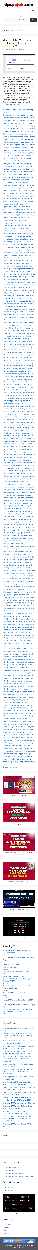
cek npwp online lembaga (16, 430)
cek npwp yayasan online (26, 530)
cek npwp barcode (17, 298)
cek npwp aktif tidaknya (26, 274)
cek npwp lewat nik (26, 382)
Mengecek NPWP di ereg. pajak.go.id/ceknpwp (17, 43)
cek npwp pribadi (13, 473)
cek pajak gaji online (21, 533)
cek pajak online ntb (25, 659)
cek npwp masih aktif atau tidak (14, 390)
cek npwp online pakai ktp (24, 436)
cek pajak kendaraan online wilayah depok (18, 560)
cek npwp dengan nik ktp (14, 325)
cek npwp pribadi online (19, 481)
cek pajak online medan (18, 654)
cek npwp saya (12, 492)
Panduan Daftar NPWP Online (15, 110)
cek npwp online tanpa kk (24, 444)
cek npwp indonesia (10, 360)
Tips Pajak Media (9, 1190)
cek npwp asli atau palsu (20, 279)
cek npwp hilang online (11, 357)
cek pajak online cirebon (21, 589)
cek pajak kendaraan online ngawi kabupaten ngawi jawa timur (17, 551)
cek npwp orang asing (26, 446)
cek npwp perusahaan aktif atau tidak (20, 457)
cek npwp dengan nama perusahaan (16, 320)
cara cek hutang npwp (10, 123)
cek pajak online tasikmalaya (18, 708)
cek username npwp (15, 748)
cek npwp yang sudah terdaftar (23, 527)
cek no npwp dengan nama (17, 244)
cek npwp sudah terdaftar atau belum (16, 503)
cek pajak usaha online (21, 732)
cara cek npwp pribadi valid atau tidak (16, 190)
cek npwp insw (27, 363)
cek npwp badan (25, 282)
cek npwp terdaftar (21, 508)
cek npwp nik (12, 406)
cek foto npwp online (10, 234)
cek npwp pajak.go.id (25, 449)
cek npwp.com (8, 533)
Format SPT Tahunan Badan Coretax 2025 (18, 1000)
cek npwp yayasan (9, 530)
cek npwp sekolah (25, 492)
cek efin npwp (12, 231)
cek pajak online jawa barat (21, 619)
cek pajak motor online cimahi (20, 568)
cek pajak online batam (21, 581)
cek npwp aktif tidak (10, 274)
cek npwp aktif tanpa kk (24, 271)
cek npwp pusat (22, 489)
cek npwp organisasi (10, 449)
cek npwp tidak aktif (22, 514)
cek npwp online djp (14, 428)
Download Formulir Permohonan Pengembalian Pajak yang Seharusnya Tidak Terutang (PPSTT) (18, 979)
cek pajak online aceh (15, 576)
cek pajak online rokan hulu (23, 678)
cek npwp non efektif (17, 409)
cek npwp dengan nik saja (17, 331)
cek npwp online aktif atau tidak (19, 411)
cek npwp (12, 258)
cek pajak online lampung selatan (14, 638)
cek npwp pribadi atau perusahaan (19, 476)
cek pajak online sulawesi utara (22, 686)
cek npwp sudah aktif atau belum (22, 500)
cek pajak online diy (15, 597)
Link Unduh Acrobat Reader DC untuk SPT (18, 972)
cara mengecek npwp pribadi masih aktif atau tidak (17, 225)
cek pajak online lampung (24, 635)
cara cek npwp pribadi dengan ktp (20, 188)
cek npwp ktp (25, 374)
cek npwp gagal (23, 349)
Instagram (6, 1224)
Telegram (6, 1233)
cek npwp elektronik (26, 344)
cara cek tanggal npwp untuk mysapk (21, 215)
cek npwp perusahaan (10, 455)
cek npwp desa (16, 339)
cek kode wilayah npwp (24, 239)
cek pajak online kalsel (24, 621)
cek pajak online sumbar (23, 692)
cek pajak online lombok (21, 643)
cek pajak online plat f (24, 673)
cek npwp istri (7, 366)
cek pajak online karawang (12, 627)
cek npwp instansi (24, 360)
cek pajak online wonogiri (25, 710)
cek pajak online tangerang (19, 697)
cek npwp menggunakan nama (18, 398)
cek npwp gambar (16, 352)
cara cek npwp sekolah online (19, 196)
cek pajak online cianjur (18, 587)
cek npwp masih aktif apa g (24, 387)
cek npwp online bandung (17, 417)
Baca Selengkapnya (13, 104)
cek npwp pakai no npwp (26, 452)
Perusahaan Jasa (9, 1170)
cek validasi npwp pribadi (25, 751)
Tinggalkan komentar (12, 767)
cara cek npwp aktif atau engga (18, 142)
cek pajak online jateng (15, 616)
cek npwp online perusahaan (13, 438)
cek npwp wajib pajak (20, 522)
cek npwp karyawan (19, 368)
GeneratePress (19, 1247)
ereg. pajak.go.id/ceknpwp (17, 756)
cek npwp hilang (29, 355)
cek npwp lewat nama (10, 382)
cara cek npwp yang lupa (11, 204)
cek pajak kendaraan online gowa (18, 541)
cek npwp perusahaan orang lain (19, 465)
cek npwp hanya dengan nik (13, 355)
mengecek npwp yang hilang (13, 762)
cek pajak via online (23, 735)
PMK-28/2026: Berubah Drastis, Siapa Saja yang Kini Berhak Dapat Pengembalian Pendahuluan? (18, 1071)
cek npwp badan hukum (15, 287)
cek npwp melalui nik (23, 393)
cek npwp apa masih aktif (12, 277)
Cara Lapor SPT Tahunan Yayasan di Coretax (19, 1103)
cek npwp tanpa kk (21, 506)
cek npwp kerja (20, 371)
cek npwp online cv (26, 419)
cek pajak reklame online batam (19, 727)
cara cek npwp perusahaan (20, 169)
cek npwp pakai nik (9, 452)
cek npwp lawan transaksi (20, 376)
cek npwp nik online (24, 406)
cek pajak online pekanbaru (21, 670)
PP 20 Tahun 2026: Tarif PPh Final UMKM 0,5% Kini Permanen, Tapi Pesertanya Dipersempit (17, 1059)
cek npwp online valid (10, 446)
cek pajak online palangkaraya (13, 665)
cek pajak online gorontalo (16, 603)
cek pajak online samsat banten (14, 681)
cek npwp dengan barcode (16, 314)
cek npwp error (19, 347)
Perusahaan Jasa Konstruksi (13, 1173)
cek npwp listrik (8, 384)
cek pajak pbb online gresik (21, 721)
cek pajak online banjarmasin (16, 578)
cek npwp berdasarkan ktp (22, 301)
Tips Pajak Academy (10, 1187)
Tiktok (5, 1230)
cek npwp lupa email (21, 384)
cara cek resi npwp (18, 209)
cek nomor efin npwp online (21, 252)
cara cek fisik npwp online (25, 120)
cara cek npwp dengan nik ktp (19, 155)
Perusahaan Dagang (10, 1167)
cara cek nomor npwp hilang (18, 137)
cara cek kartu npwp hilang (12, 126)
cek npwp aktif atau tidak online (18, 263)
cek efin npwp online (25, 231)
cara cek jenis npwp (26, 123)
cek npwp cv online (16, 312)
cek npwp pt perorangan (21, 487)
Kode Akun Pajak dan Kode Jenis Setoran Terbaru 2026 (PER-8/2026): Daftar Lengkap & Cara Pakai (18, 1035)
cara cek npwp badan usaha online (15, 150)
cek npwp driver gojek (10, 344)
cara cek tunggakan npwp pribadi (14, 217)
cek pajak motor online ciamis (13, 562)
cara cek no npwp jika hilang (18, 128)
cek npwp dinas (27, 341)
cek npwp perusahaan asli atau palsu (16, 460)
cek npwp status (19, 498)
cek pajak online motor (20, 657)
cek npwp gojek (29, 352)
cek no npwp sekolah (20, 250)
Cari (19, 16)
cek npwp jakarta (19, 366)
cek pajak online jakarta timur (19, 611)
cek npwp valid (13, 519)
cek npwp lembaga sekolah (23, 379)
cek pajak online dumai (14, 600)
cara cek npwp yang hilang (23, 201)
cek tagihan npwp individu (22, 740)
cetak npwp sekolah (10, 754)
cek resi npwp (25, 737)
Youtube (6, 1227)
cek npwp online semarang (17, 441)
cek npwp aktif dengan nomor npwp (18, 269)
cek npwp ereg (8, 347)
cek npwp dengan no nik (22, 333)
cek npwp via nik (25, 519)
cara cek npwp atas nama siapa (22, 147)
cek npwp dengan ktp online (23, 317)
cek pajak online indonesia (21, 605)
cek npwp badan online (22, 293)
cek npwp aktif (22, 258)
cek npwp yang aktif (18, 525)
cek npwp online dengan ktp (13, 422)
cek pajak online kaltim (26, 624)
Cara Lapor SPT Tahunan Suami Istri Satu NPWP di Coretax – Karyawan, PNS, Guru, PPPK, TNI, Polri (17, 1119)
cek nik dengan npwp (10, 242)
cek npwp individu (26, 357)
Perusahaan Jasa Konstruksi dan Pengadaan (18, 1176)
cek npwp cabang (25, 309)
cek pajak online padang (26, 662)
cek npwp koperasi (12, 374)
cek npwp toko (20, 516)
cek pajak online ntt (9, 662)
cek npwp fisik (12, 349)
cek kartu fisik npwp (14, 236)
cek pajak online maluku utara (19, 648)
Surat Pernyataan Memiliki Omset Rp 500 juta (19, 1005)
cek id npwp (22, 234)
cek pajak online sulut (10, 689)
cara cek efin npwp (21, 118)
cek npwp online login (22, 433)
